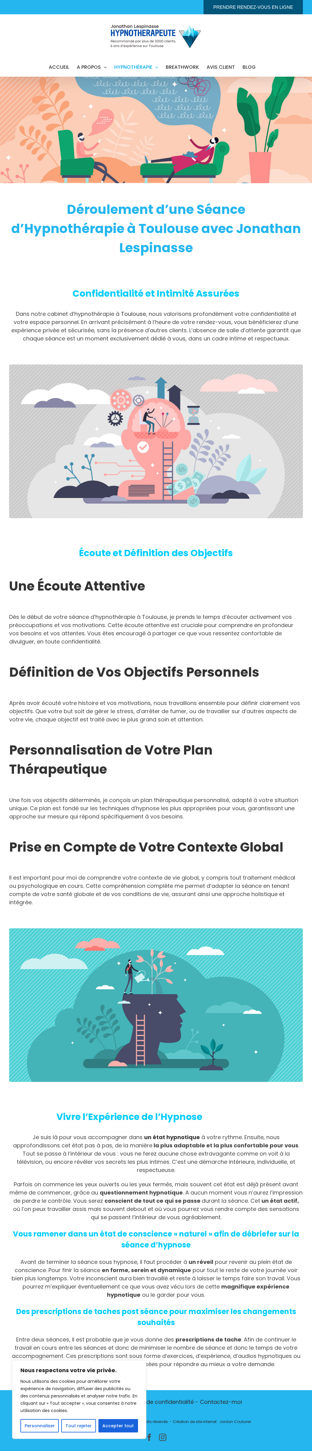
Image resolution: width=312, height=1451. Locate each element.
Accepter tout (118, 1426)
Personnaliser (40, 1426)
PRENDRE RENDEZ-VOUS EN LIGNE (253, 7)
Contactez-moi (221, 1402)
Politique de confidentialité (158, 1402)
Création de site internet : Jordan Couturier (212, 1421)
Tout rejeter (79, 1426)
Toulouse (133, 314)
